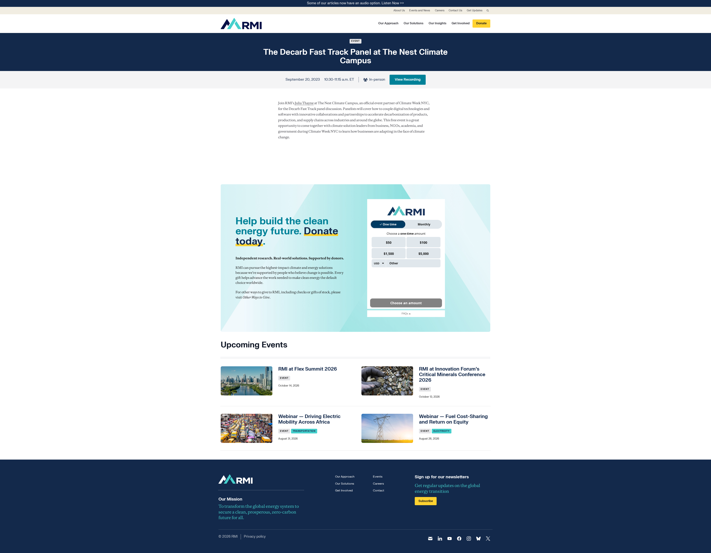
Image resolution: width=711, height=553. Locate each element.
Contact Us (455, 10)
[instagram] (468, 538)
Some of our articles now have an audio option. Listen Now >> (355, 3)
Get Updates (474, 10)
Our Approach (388, 23)
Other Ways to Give (256, 297)
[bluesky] (478, 538)
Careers (439, 10)
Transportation (304, 431)
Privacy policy (255, 536)
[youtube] (449, 538)
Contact (378, 490)
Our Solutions (413, 23)
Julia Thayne (304, 103)
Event (355, 40)
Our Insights (437, 23)
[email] (430, 538)
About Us (399, 10)
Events (377, 476)
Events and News (419, 10)
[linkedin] (439, 538)
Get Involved (461, 23)
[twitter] (488, 538)
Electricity (441, 431)
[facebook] (459, 538)
